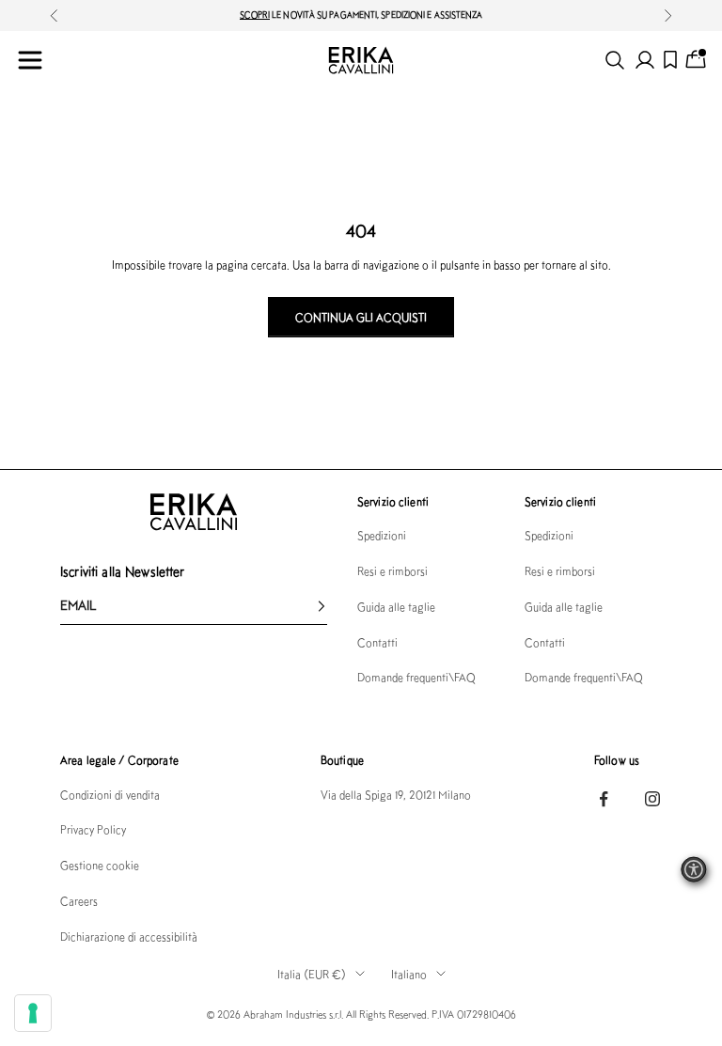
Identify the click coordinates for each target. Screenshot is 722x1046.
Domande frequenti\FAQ (416, 677)
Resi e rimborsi (392, 571)
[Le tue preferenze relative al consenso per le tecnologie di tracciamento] (33, 1013)
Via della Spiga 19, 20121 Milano (396, 795)
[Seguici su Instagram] (652, 798)
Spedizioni (381, 535)
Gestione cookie (99, 865)
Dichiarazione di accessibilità (128, 936)
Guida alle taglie (396, 607)
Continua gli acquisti (361, 317)
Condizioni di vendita (110, 795)
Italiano (409, 974)
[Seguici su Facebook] (603, 798)
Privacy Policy (93, 829)
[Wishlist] (670, 60)
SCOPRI (255, 14)
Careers (79, 901)
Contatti (377, 642)
